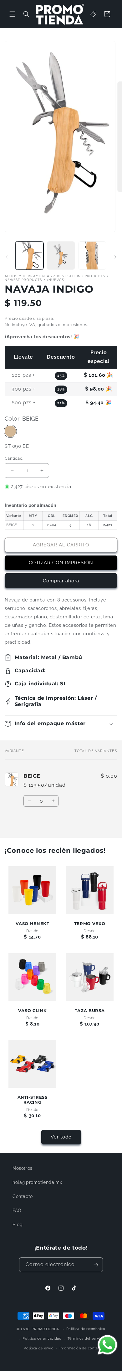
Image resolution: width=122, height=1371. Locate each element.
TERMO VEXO (89, 923)
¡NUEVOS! (56, 280)
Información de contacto (81, 1348)
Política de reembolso (86, 1329)
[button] (12, 14)
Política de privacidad (42, 1339)
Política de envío (38, 1348)
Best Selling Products (81, 276)
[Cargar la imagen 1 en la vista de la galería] (29, 255)
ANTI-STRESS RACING (33, 1100)
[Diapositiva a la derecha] (115, 257)
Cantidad (14, 458)
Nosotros (23, 1168)
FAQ (17, 1210)
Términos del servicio (86, 1339)
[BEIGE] (10, 431)
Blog (18, 1224)
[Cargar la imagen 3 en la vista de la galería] (92, 255)
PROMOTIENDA (45, 1329)
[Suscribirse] (96, 1264)
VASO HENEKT (32, 923)
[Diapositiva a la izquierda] (7, 257)
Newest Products (23, 280)
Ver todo (61, 1137)
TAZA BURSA (89, 1010)
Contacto (23, 1196)
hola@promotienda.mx (37, 1182)
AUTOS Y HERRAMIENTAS (28, 276)
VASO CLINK (32, 1010)
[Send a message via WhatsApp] (107, 1344)
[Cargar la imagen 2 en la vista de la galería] (61, 255)
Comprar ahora (61, 581)
